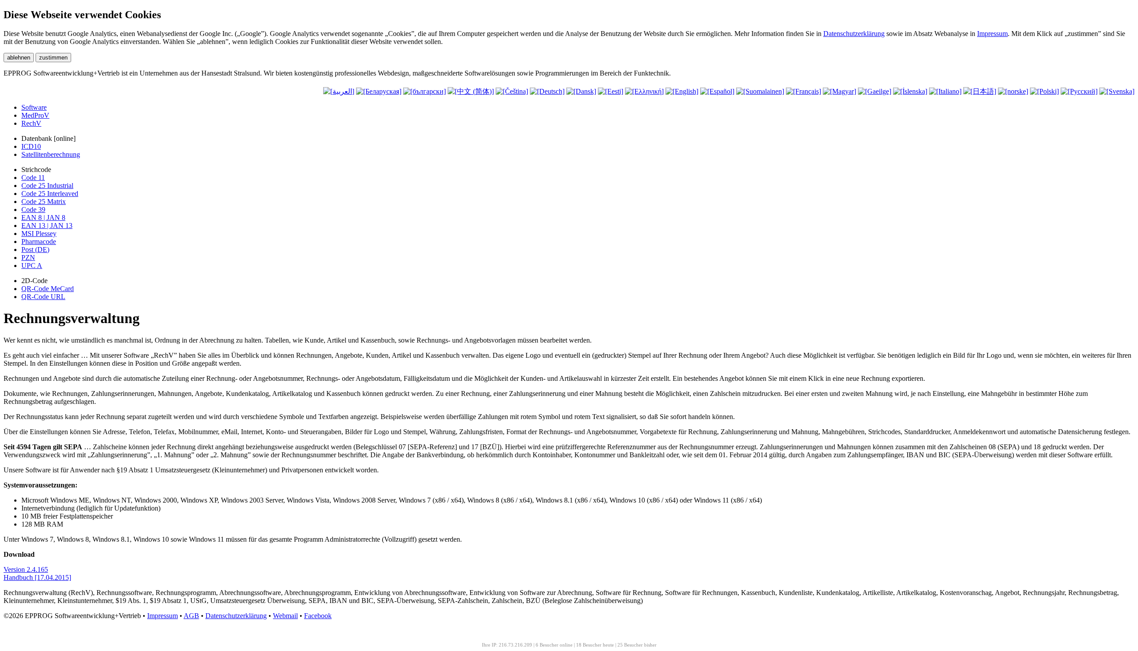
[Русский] (1079, 91)
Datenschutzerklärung (854, 33)
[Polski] (1044, 91)
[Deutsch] (547, 91)
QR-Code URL (43, 296)
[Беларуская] (378, 91)
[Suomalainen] (760, 91)
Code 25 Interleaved (49, 193)
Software (34, 107)
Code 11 (33, 177)
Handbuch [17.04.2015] (37, 577)
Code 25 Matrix (43, 201)
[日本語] (979, 91)
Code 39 (33, 209)
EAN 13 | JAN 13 (46, 225)
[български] (424, 91)
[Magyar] (839, 91)
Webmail (285, 615)
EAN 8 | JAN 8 (43, 217)
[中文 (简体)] (471, 91)
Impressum (992, 33)
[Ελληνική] (644, 91)
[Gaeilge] (874, 91)
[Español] (717, 91)
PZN (28, 257)
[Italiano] (945, 91)
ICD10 (31, 146)
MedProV (35, 115)
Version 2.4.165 (26, 569)
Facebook (318, 615)
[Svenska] (1116, 91)
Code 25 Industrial (47, 185)
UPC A (31, 265)
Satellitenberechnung (50, 154)
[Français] (803, 91)
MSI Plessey (38, 233)
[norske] (1013, 91)
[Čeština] (512, 91)
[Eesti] (610, 91)
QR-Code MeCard (47, 288)
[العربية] (338, 91)
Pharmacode (38, 241)
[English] (681, 91)
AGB (191, 615)
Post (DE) (35, 249)
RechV (31, 123)
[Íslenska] (910, 91)
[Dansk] (581, 91)
